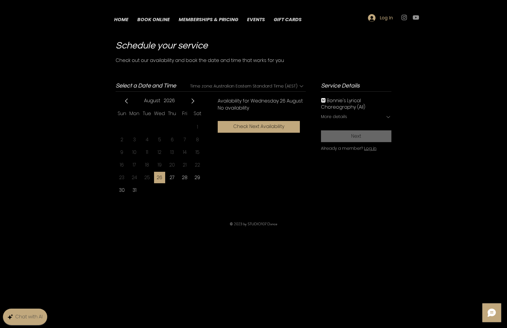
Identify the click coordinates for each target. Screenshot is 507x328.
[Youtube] (416, 17)
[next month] (192, 101)
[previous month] (126, 101)
